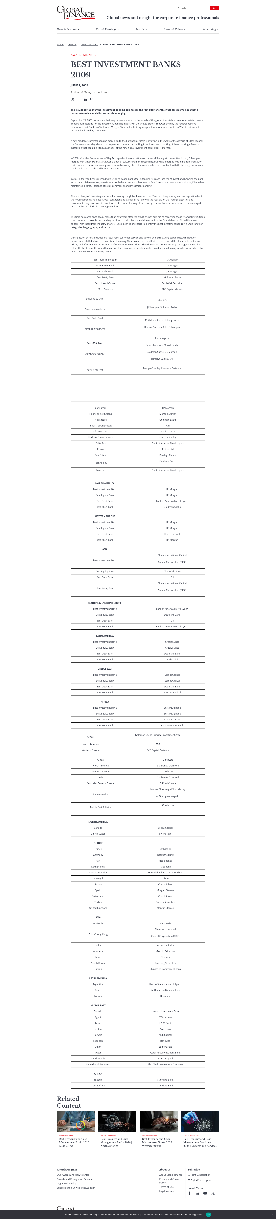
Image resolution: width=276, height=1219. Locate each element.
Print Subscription (200, 1174)
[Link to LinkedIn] (197, 1193)
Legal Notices (166, 1191)
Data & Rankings (106, 29)
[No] (272, 1214)
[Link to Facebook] (189, 1193)
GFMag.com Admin (94, 92)
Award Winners (89, 44)
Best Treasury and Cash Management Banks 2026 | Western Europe (157, 1142)
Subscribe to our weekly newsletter (76, 1187)
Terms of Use (166, 1186)
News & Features (67, 29)
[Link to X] (213, 1193)
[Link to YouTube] (205, 1193)
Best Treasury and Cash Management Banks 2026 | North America (116, 1142)
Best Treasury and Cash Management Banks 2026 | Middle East (75, 1142)
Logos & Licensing (66, 1183)
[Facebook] (80, 99)
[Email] (93, 99)
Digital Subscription (201, 1180)
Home (60, 44)
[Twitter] (74, 99)
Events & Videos (173, 29)
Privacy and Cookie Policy (169, 1181)
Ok (208, 1214)
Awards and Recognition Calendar (75, 1179)
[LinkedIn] (86, 99)
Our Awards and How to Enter (73, 1174)
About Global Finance (170, 1174)
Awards (140, 29)
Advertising (209, 29)
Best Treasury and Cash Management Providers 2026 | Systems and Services (199, 1142)
